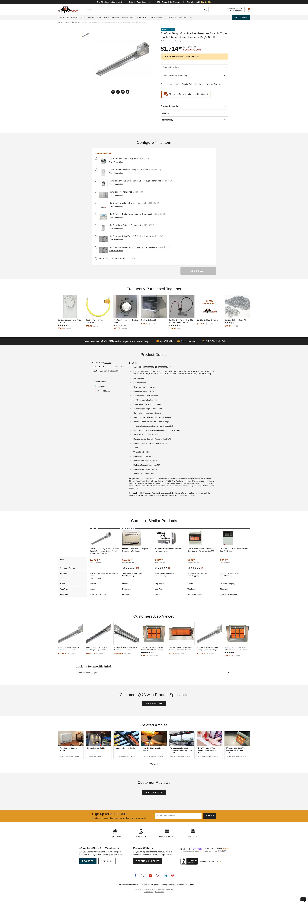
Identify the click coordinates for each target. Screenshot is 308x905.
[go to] (70, 306)
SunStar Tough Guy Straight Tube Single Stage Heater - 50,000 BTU (97, 648)
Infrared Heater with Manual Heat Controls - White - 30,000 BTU (201, 550)
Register (88, 861)
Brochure (101, 386)
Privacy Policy (159, 892)
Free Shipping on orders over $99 (109, 2)
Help (191, 17)
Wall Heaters (75, 22)
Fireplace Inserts (73, 17)
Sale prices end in (199, 2)
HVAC (99, 17)
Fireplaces (61, 17)
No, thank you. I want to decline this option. (117, 259)
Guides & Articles (156, 17)
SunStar (108, 363)
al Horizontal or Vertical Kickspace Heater (169, 550)
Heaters (66, 22)
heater (153, 478)
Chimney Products (128, 17)
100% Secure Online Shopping (168, 2)
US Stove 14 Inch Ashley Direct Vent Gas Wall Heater (233, 550)
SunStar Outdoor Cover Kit (207, 320)
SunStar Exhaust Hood (150, 320)
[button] (187, 341)
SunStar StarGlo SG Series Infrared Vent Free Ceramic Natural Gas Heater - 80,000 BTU (236, 648)
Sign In (107, 861)
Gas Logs (91, 17)
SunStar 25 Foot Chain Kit (235, 320)
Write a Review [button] (167, 41)
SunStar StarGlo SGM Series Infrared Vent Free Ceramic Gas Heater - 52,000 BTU (180, 648)
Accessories (116, 17)
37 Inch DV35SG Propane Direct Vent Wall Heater (135, 550)
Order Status (183, 17)
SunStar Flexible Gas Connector (94, 321)
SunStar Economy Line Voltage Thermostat (70, 321)
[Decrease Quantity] (171, 84)
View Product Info (116, 162)
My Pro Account (241, 17)
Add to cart (198, 271)
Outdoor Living (142, 17)
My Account (172, 17)
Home (60, 22)
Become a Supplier (148, 861)
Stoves (83, 17)
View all (154, 764)
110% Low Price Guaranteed (139, 2)
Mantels (106, 17)
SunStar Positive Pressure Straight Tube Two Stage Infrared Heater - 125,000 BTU (209, 648)
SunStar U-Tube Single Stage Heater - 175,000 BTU (125, 648)
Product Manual (104, 391)
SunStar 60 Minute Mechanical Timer (125, 321)
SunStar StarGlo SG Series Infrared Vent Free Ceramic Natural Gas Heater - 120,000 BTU (153, 648)
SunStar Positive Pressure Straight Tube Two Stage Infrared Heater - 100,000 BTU (70, 648)
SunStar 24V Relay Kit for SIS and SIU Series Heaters (181, 321)
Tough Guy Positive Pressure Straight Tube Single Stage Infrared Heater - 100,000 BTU (104, 551)
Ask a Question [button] (181, 41)
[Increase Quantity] (177, 84)
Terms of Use (148, 892)
